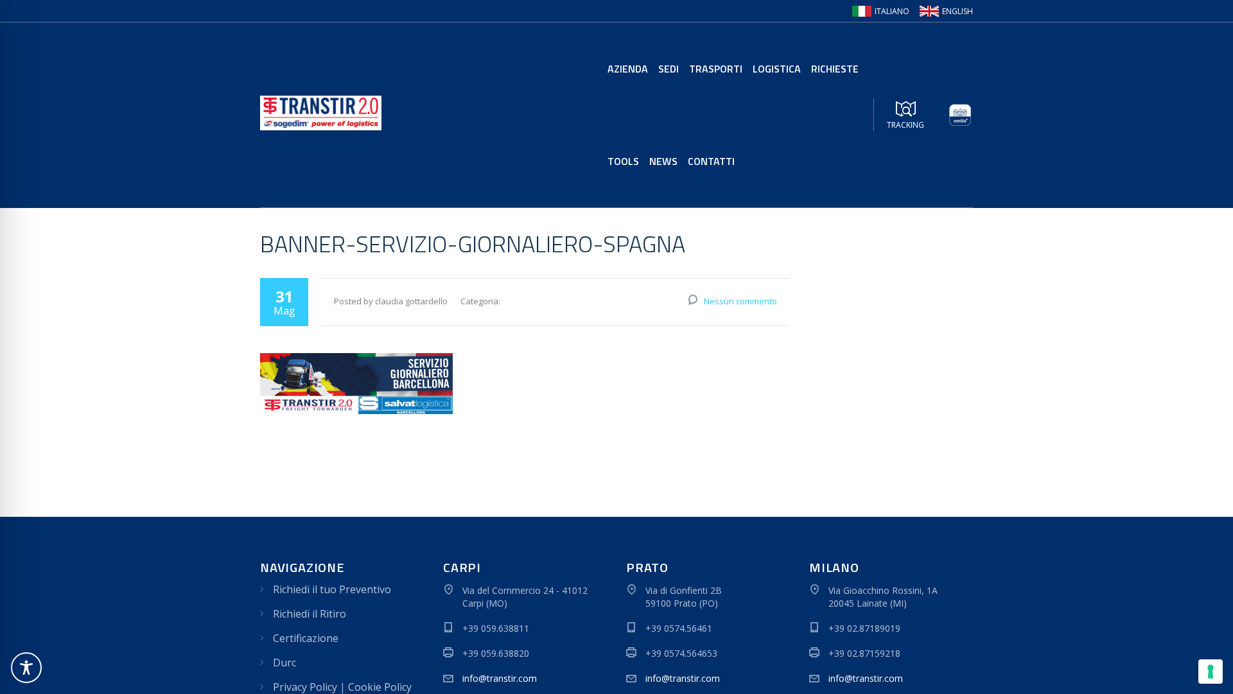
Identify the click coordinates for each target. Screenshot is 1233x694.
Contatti (711, 161)
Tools (623, 161)
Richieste (835, 68)
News (663, 161)
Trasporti (715, 68)
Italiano (892, 11)
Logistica (777, 68)
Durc (284, 662)
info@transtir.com (499, 678)
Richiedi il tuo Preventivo (332, 589)
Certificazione (305, 638)
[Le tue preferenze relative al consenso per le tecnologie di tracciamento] (1210, 671)
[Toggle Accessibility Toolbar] (26, 667)
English (957, 11)
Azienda (628, 68)
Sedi (668, 68)
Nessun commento (740, 301)
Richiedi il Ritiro (309, 614)
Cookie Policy (380, 687)
